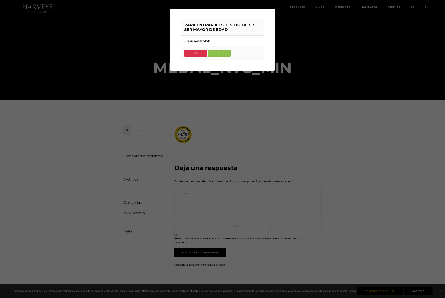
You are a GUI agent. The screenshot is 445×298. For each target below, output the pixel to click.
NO (195, 53)
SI (219, 53)
